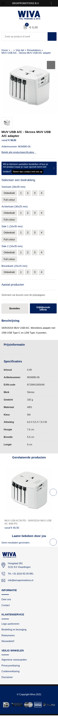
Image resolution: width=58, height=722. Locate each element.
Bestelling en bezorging (13, 629)
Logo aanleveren (10, 624)
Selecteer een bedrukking (18, 180)
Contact (5, 605)
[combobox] (25, 36)
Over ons (6, 599)
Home (4, 50)
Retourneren (8, 635)
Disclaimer (7, 677)
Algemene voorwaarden (14, 659)
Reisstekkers (34, 50)
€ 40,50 (11, 527)
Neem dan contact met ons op (27, 171)
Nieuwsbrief (7, 641)
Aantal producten (12, 284)
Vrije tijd (20, 50)
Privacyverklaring (10, 665)
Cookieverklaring (10, 671)
